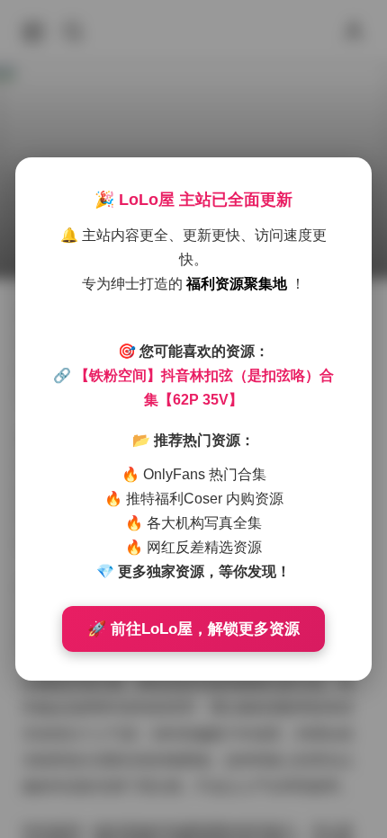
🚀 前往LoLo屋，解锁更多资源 (193, 628)
